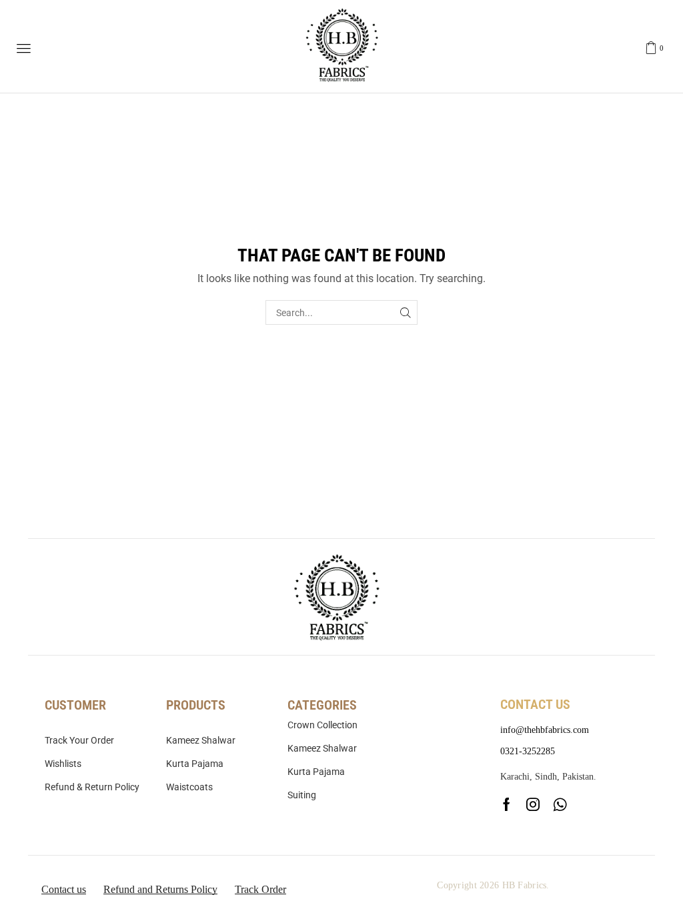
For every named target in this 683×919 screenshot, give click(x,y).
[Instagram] (533, 804)
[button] (24, 48)
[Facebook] (506, 804)
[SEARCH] (405, 312)
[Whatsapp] (560, 804)
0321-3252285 (527, 751)
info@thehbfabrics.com (544, 730)
